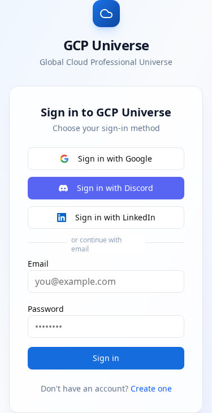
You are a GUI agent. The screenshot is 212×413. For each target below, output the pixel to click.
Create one (151, 388)
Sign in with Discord (115, 187)
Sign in (106, 358)
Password (46, 308)
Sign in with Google (115, 158)
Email (38, 263)
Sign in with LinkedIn (115, 217)
